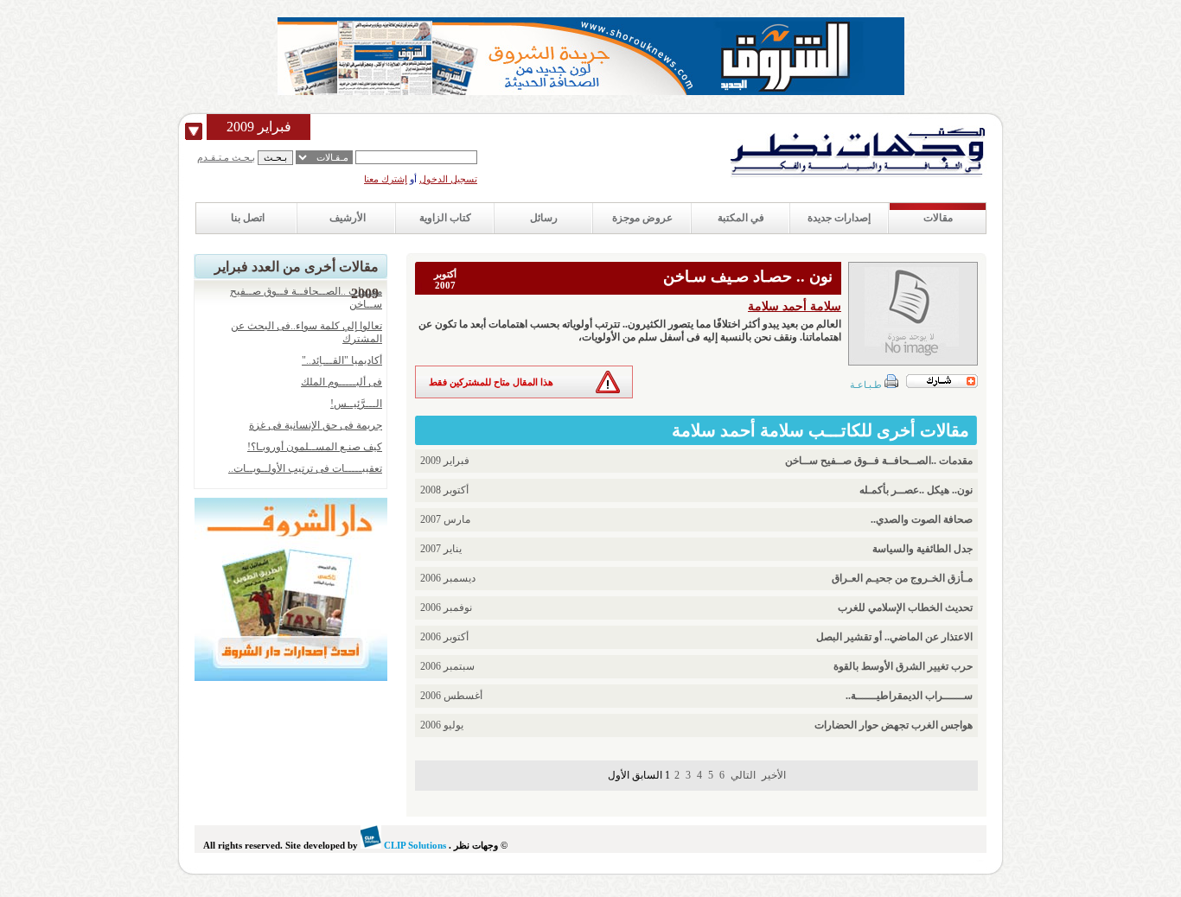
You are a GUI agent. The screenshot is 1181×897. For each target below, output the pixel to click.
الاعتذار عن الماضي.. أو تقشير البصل (894, 637)
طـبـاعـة (867, 384)
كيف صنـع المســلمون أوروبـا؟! (314, 447)
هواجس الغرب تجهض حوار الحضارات (893, 725)
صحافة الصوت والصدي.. (922, 519)
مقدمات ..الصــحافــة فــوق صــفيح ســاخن (879, 461)
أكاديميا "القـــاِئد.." (342, 360)
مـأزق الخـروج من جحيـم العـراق (902, 578)
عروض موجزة (642, 218)
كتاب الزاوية (445, 218)
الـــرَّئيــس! (356, 404)
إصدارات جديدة (839, 218)
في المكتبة (741, 218)
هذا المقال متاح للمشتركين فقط (491, 382)
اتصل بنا (248, 218)
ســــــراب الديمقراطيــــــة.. (909, 696)
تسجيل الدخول (448, 179)
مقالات (938, 218)
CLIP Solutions (413, 845)
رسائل (544, 218)
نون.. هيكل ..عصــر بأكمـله (916, 490)
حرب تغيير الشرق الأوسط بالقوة (903, 666)
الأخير (774, 775)
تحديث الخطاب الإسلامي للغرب (905, 607)
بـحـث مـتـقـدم (226, 157)
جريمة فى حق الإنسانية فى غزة (315, 425)
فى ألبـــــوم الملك (341, 382)
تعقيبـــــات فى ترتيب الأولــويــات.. (305, 468)
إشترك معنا (385, 179)
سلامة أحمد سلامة (794, 306)
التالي (743, 775)
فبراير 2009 (259, 126)
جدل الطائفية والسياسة (922, 549)
